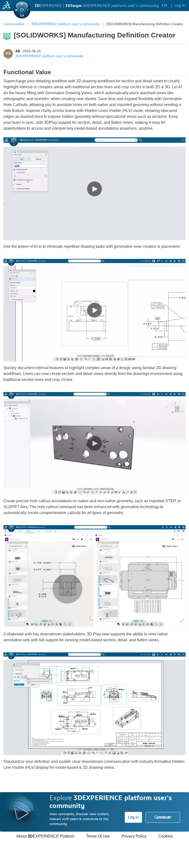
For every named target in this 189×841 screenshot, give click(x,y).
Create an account (163, 817)
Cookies (165, 836)
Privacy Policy (134, 836)
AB (17, 51)
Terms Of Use (98, 836)
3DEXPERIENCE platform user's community (49, 56)
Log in (133, 817)
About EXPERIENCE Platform (45, 836)
